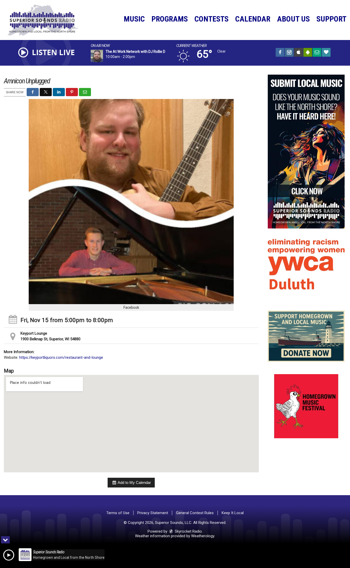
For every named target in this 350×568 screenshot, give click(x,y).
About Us (293, 18)
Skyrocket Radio (188, 531)
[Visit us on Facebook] (280, 53)
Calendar (252, 18)
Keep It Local (233, 513)
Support (331, 18)
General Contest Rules (195, 513)
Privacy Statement (152, 513)
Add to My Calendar (134, 482)
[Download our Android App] (307, 53)
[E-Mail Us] (317, 53)
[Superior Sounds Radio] (47, 19)
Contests (211, 18)
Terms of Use (117, 513)
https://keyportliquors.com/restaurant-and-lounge (61, 357)
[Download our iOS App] (298, 53)
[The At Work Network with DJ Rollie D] (103, 56)
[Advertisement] (306, 151)
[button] (33, 92)
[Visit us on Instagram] (289, 53)
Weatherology (202, 536)
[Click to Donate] (326, 53)
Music (134, 18)
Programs (169, 18)
